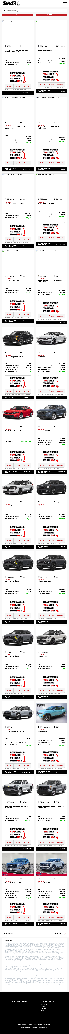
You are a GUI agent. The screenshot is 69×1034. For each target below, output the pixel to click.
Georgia (43, 1008)
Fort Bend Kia (9, 397)
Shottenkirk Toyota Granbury (11, 92)
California (44, 1004)
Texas (43, 1006)
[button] (32, 338)
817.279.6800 (28, 92)
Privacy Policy (24, 966)
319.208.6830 (61, 772)
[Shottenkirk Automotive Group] (11, 3)
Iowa (42, 1010)
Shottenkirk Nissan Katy (11, 924)
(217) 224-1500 (27, 772)
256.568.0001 (61, 471)
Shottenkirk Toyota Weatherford (11, 246)
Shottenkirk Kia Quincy (9, 547)
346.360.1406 (27, 397)
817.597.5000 (27, 246)
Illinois (43, 1012)
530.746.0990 (26, 442)
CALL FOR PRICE (9, 441)
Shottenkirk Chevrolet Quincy (10, 849)
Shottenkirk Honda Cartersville (44, 472)
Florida (43, 1014)
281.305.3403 (27, 924)
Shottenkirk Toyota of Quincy (11, 772)
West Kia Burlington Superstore (44, 772)
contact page (55, 984)
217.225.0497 (28, 547)
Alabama (44, 1016)
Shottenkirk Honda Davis (11, 472)
